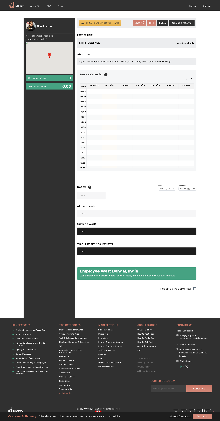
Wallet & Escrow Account (109, 362)
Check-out (181, 185)
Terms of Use (143, 359)
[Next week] (191, 78)
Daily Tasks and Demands (71, 330)
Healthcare (64, 356)
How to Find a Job (145, 338)
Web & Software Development (73, 338)
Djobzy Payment (106, 367)
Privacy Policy (143, 367)
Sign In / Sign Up (106, 330)
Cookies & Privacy (22, 416)
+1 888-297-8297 (187, 344)
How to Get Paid (145, 342)
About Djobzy (147, 325)
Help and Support (184, 331)
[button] (49, 55)
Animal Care (64, 373)
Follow (162, 23)
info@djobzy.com (188, 335)
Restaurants (64, 381)
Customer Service (67, 377)
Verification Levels (106, 350)
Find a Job (103, 338)
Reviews (102, 354)
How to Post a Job (145, 334)
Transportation (66, 389)
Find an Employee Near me (110, 342)
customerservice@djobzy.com (194, 338)
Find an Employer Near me (110, 346)
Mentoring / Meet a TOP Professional (70, 351)
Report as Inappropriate (176, 288)
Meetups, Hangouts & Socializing (74, 342)
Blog (60, 6)
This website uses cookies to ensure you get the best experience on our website (64, 416)
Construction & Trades (69, 369)
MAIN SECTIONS (108, 325)
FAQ (49, 6)
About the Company (146, 346)
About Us (35, 6)
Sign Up (207, 6)
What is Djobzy (144, 330)
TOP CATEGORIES (70, 325)
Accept (202, 416)
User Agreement (145, 363)
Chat (100, 358)
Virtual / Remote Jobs (69, 334)
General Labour (66, 365)
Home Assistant (66, 360)
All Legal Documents (146, 371)
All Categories (65, 393)
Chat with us (185, 361)
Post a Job (103, 334)
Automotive (64, 385)
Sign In (192, 6)
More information (180, 416)
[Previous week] (186, 78)
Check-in (161, 185)
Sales (61, 346)
